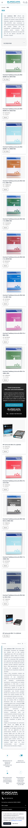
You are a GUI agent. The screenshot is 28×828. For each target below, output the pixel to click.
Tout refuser (15, 823)
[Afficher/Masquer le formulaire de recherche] (24, 2)
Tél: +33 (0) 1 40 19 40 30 (14, 413)
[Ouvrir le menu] (2, 2)
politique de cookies (16, 820)
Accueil (3, 7)
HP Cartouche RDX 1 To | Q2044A (12, 633)
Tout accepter (7, 823)
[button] (14, 42)
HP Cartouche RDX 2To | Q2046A (12, 444)
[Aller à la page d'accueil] (14, 2)
